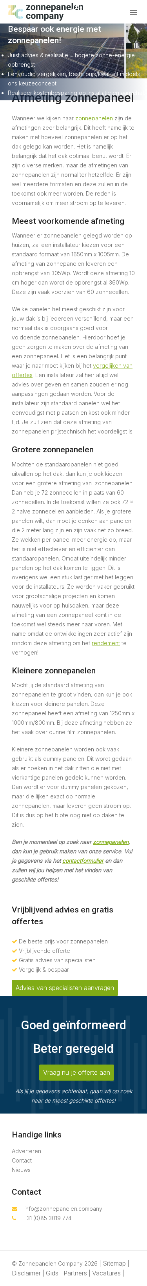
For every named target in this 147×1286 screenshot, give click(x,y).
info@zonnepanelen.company (63, 1208)
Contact (22, 1160)
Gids (52, 1273)
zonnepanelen (111, 841)
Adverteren (26, 1151)
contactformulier (82, 860)
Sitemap (114, 1263)
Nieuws (21, 1169)
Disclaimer (26, 1273)
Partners (75, 1273)
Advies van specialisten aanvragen (65, 988)
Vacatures (106, 1273)
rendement (106, 643)
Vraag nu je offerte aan (76, 1072)
